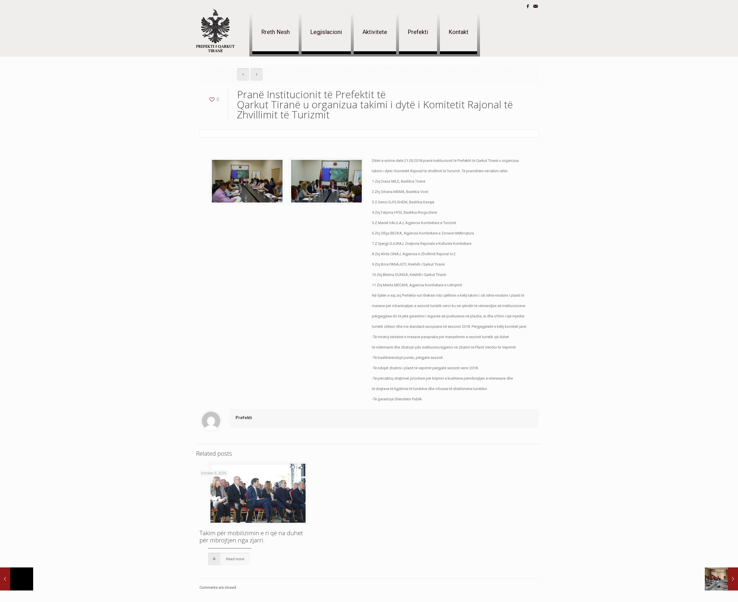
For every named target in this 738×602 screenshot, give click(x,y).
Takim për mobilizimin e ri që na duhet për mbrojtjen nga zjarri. (251, 536)
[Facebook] (528, 6)
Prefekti (244, 417)
